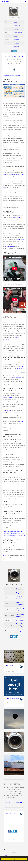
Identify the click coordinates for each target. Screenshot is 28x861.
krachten (13, 217)
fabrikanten (19, 368)
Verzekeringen (16, 39)
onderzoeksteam (6, 462)
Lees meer (8, 802)
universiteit (23, 371)
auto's (23, 239)
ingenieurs (11, 174)
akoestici (23, 174)
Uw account (20, 1)
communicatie (8, 410)
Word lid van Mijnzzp (12, 698)
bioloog (4, 187)
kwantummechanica (9, 246)
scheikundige (13, 189)
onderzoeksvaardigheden (8, 397)
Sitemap (5, 855)
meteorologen (17, 174)
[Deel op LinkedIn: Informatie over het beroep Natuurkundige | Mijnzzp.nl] (16, 51)
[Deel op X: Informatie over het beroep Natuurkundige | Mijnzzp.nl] (14, 51)
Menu (25, 1)
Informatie (20, 21)
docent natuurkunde (16, 377)
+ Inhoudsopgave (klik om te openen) (11, 75)
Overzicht (15, 21)
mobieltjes (18, 239)
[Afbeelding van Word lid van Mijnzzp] (14, 686)
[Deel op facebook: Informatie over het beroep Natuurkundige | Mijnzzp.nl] (12, 51)
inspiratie (21, 421)
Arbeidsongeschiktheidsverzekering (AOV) (13, 531)
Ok (14, 859)
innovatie (13, 415)
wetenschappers (6, 170)
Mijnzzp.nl (6, 1)
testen (20, 425)
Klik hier (4, 555)
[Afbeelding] (14, 719)
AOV (14, 1)
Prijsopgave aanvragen (18, 25)
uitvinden (13, 428)
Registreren (18, 802)
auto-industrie (20, 366)
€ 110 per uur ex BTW (18, 32)
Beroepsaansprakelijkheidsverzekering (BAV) (14, 535)
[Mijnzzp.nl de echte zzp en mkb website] (14, 11)
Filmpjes (15, 22)
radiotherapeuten (8, 176)
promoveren (5, 461)
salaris (21, 488)
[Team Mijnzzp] (14, 69)
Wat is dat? (11, 856)
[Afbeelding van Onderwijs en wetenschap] (14, 657)
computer (19, 244)
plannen (4, 426)
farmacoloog (5, 192)
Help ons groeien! (11, 813)
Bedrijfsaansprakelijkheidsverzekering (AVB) (14, 533)
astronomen (5, 174)
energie (18, 217)
